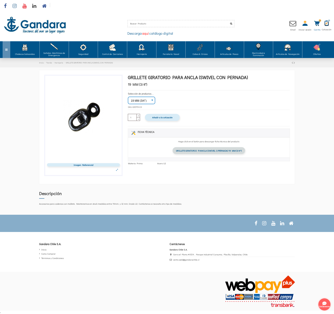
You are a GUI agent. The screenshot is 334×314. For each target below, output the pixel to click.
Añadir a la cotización (162, 117)
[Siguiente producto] (294, 62)
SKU (130, 106)
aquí (145, 33)
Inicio (43, 249)
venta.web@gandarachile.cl (186, 259)
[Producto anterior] (293, 62)
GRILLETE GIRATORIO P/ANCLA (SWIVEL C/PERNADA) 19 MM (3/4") (209, 150)
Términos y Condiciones (52, 258)
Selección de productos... (141, 93)
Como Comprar (48, 253)
